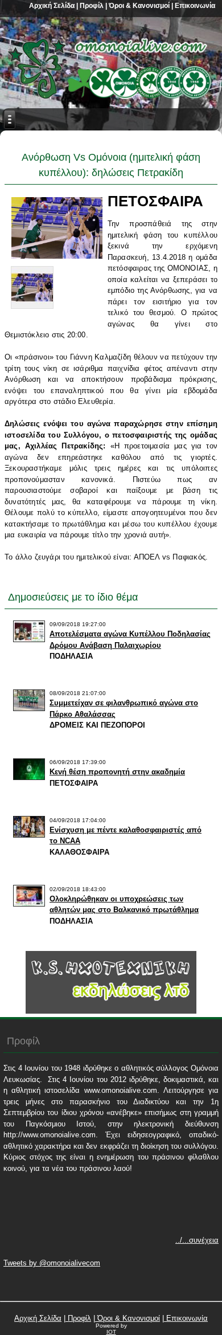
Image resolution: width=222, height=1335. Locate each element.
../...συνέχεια (197, 1240)
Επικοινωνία (194, 6)
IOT (111, 1332)
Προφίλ (91, 6)
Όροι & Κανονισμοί (138, 6)
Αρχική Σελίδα (52, 6)
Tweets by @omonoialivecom (51, 1263)
